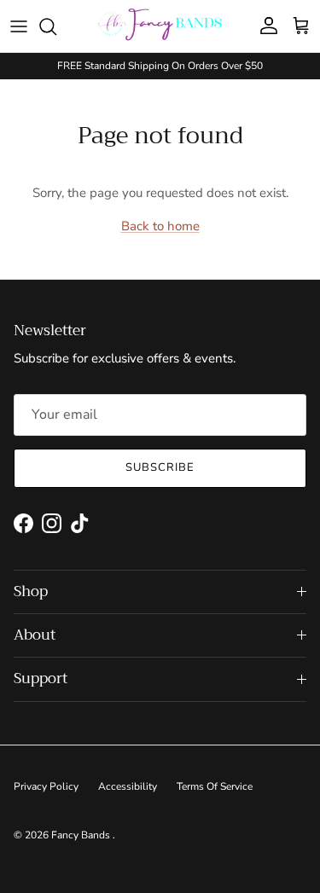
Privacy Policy (46, 786)
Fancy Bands (82, 835)
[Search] (56, 26)
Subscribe (160, 467)
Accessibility (127, 786)
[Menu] (19, 26)
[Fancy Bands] (160, 26)
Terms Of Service (215, 786)
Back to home (160, 226)
